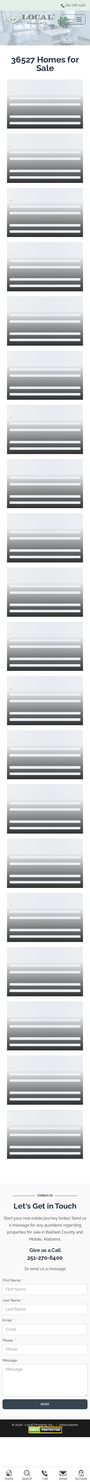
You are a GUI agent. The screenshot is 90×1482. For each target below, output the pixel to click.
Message (9, 1360)
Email (7, 1320)
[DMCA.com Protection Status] (45, 1429)
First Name (12, 1280)
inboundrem (68, 1425)
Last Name (12, 1300)
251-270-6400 (45, 1257)
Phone (8, 1340)
